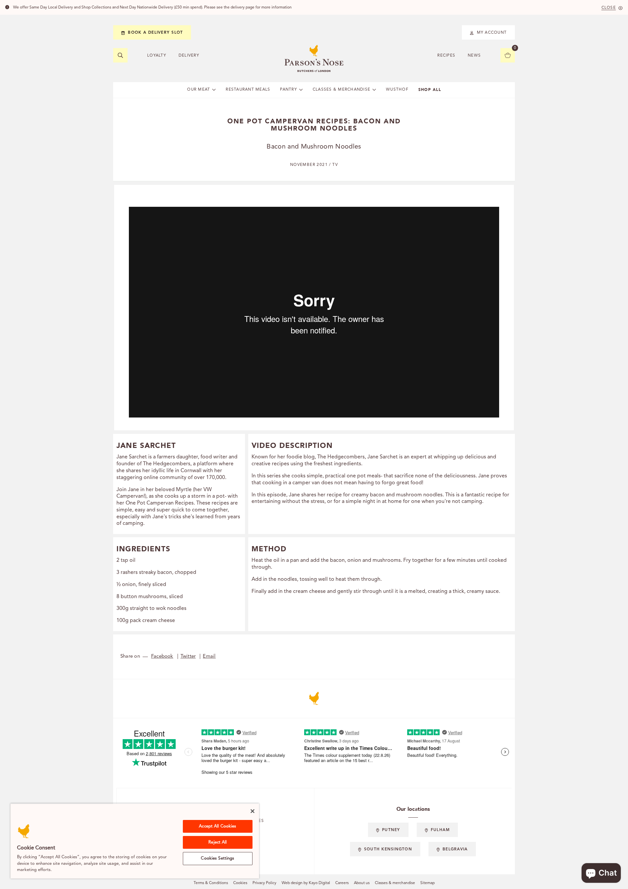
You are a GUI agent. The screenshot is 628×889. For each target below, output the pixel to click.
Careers (342, 883)
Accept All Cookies (217, 826)
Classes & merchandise (395, 883)
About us (362, 883)
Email (209, 656)
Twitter (188, 656)
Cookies (240, 883)
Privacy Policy (264, 883)
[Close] (252, 811)
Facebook (162, 656)
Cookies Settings (217, 858)
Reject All (217, 842)
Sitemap (427, 883)
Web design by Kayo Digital (306, 883)
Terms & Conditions (211, 883)
